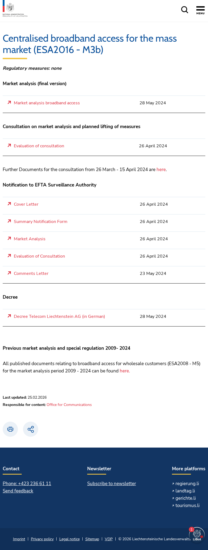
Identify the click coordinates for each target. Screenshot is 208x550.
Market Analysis (30, 239)
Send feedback (18, 491)
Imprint (19, 539)
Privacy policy (42, 539)
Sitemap (92, 539)
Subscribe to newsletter (111, 484)
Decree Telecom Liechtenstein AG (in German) (59, 316)
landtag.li (185, 491)
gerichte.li (186, 498)
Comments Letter (31, 273)
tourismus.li (188, 505)
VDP (109, 539)
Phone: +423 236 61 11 (27, 484)
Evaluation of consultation (39, 146)
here (161, 169)
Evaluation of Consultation (39, 256)
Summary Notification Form (40, 222)
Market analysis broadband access (47, 103)
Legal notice (69, 539)
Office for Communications (69, 404)
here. (125, 371)
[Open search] (184, 10)
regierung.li (187, 484)
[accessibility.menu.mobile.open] (200, 11)
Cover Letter (26, 204)
